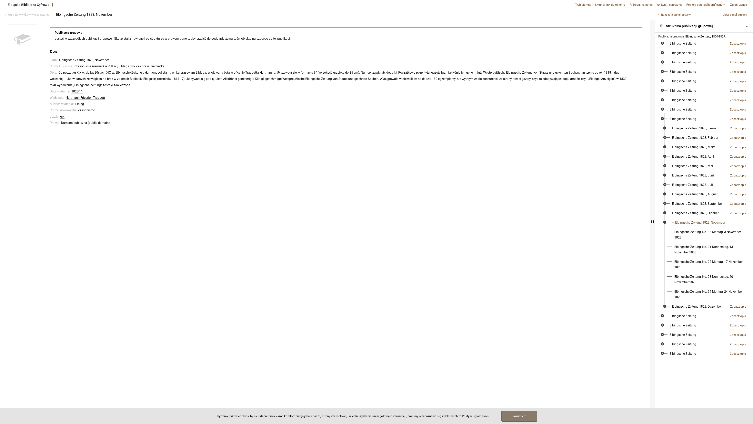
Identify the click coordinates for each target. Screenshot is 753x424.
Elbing (79, 104)
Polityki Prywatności (475, 416)
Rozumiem (519, 416)
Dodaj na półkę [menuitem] (643, 4)
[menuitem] (683, 44)
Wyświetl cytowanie (669, 4)
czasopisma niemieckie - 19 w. (95, 66)
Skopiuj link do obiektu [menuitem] (610, 4)
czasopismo (86, 110)
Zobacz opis (738, 43)
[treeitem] (704, 43)
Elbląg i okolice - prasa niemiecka (142, 66)
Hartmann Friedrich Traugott (85, 98)
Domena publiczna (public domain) (85, 123)
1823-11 (77, 91)
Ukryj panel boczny (734, 14)
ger (62, 116)
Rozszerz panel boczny (676, 14)
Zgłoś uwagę (738, 4)
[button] (704, 26)
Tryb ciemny (583, 4)
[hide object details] (652, 222)
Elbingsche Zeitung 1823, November (84, 60)
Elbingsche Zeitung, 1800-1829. (705, 36)
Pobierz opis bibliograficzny (704, 4)
